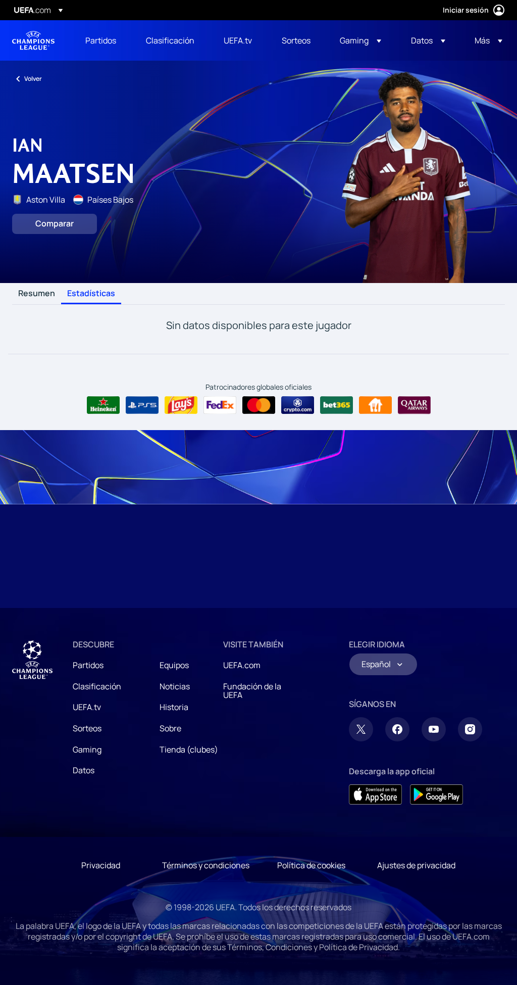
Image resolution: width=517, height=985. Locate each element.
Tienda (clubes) (189, 749)
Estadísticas (91, 293)
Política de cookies (311, 865)
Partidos (88, 665)
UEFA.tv (87, 707)
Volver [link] (33, 78)
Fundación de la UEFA (252, 691)
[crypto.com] (297, 405)
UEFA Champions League (33, 40)
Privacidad (100, 865)
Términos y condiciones (205, 865)
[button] (360, 40)
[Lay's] (181, 405)
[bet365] (336, 405)
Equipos (174, 665)
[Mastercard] (258, 405)
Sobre (170, 728)
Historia (174, 707)
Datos (83, 770)
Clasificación (97, 686)
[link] (101, 40)
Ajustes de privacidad (416, 865)
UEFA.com (242, 665)
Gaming (87, 749)
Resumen (36, 293)
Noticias (175, 686)
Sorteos (87, 728)
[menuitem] (103, 40)
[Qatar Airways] (414, 405)
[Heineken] (103, 405)
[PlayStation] (142, 405)
